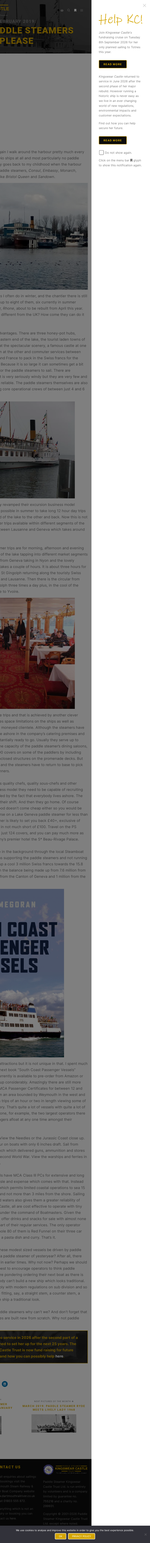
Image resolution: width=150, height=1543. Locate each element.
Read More (113, 64)
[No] (145, 1534)
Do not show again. (118, 152)
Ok (60, 1536)
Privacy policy (81, 1536)
